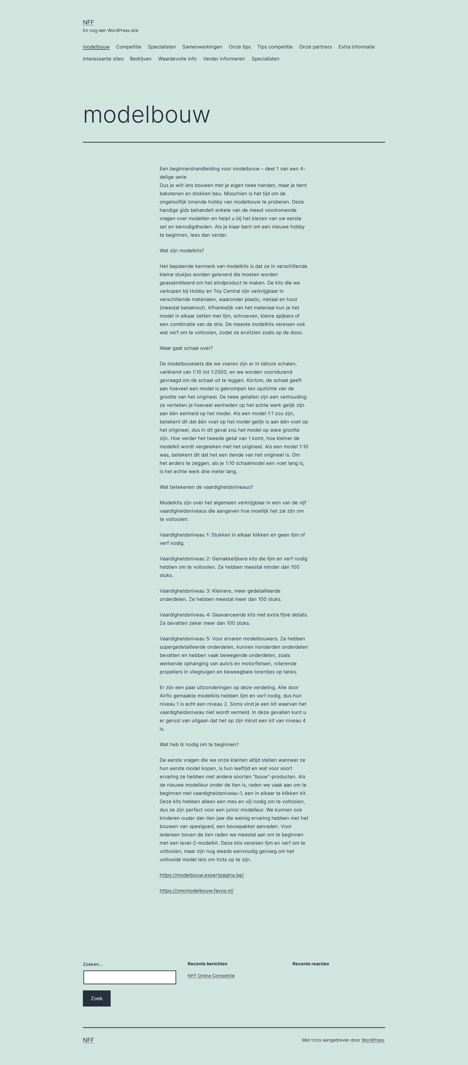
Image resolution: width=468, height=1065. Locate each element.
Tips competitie (275, 47)
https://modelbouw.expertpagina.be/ (202, 875)
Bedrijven (141, 59)
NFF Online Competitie (211, 975)
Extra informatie (357, 47)
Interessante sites (103, 59)
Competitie (128, 47)
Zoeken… (93, 964)
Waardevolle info (177, 59)
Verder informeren (224, 59)
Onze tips (240, 47)
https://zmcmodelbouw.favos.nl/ (197, 891)
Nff (88, 22)
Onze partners (315, 47)
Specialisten (162, 47)
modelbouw (96, 47)
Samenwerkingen (202, 47)
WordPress (373, 1040)
